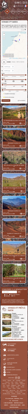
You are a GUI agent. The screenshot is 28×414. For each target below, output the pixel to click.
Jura (17, 390)
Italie (12, 383)
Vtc (14, 296)
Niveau (3, 78)
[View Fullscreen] (4, 38)
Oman (4, 386)
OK (19, 291)
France (13, 61)
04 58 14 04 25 (15, 400)
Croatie (16, 382)
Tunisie (14, 388)
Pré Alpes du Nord (18, 391)
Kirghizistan (22, 383)
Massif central (23, 390)
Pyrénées (19, 393)
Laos (4, 385)
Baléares (9, 380)
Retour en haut (24, 410)
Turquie (18, 388)
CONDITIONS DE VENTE (15, 405)
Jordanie (16, 383)
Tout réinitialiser (22, 100)
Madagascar (13, 385)
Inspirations (5, 100)
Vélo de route (15, 294)
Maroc (19, 385)
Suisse (9, 388)
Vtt (6, 294)
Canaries (23, 380)
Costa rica (7, 382)
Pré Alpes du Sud (6, 393)
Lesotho (8, 385)
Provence (13, 393)
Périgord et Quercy (9, 391)
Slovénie (22, 386)
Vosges (23, 393)
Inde (9, 383)
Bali (13, 380)
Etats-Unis (4, 383)
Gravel (7, 296)
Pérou (8, 386)
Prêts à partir (20, 61)
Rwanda (17, 386)
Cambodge (18, 380)
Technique (4, 83)
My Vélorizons (19, 6)
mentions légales (18, 402)
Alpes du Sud (12, 390)
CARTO (24, 58)
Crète (12, 382)
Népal (23, 385)
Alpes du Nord (5, 390)
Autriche (4, 380)
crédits (6, 405)
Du (2, 66)
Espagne (21, 382)
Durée (3, 73)
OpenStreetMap (15, 58)
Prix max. (4, 88)
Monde (9, 61)
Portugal (12, 386)
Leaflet (10, 58)
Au (2, 70)
